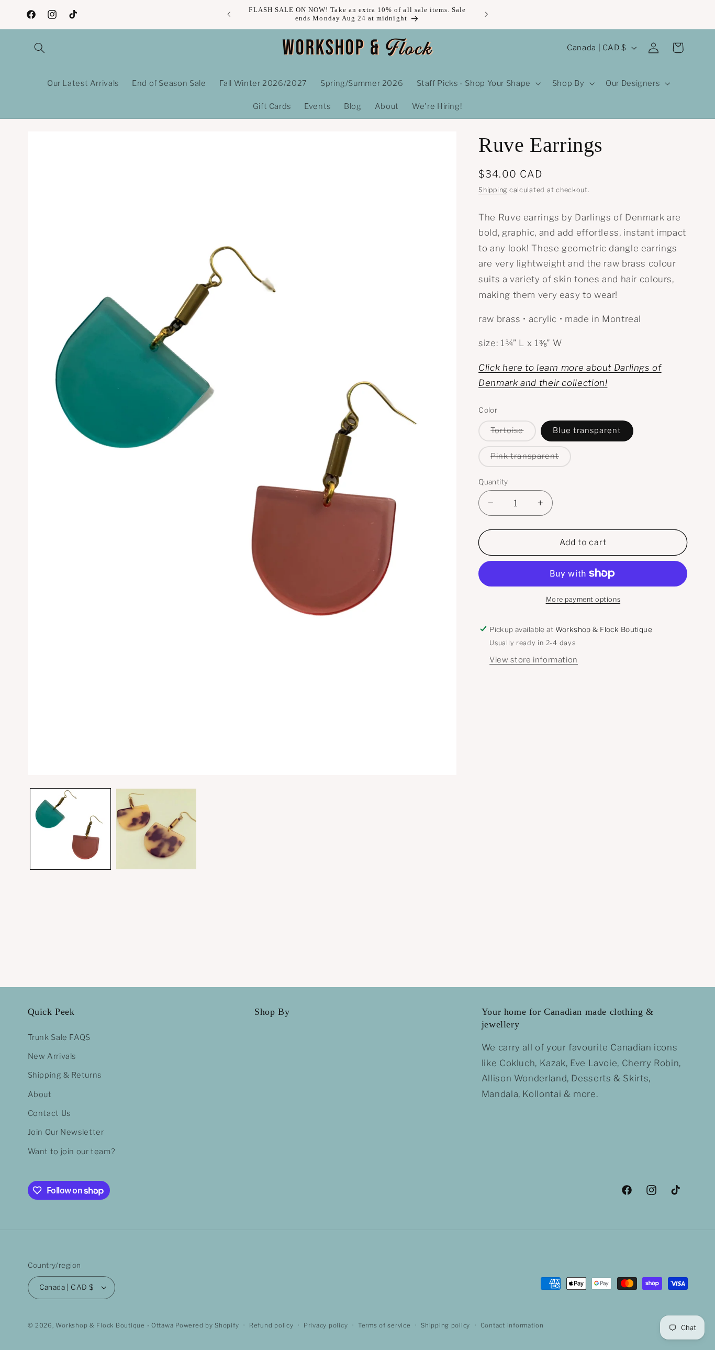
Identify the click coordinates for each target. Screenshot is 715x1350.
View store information (533, 660)
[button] (40, 48)
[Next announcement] (486, 14)
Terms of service (384, 1325)
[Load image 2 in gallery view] (156, 829)
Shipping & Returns (65, 1075)
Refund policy (271, 1325)
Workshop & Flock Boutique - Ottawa (114, 1325)
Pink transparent (530, 459)
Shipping (492, 190)
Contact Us (49, 1113)
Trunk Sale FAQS (59, 1037)
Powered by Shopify (207, 1325)
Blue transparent (587, 430)
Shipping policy (445, 1325)
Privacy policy (326, 1325)
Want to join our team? (72, 1151)
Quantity (493, 481)
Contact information (512, 1325)
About (40, 1094)
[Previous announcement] (228, 14)
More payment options (583, 599)
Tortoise (512, 433)
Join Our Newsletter (66, 1132)
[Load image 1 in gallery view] (70, 829)
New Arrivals (52, 1056)
